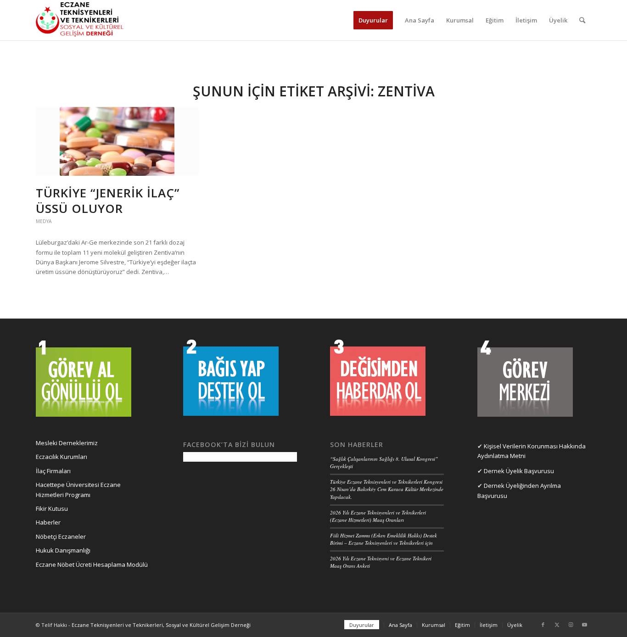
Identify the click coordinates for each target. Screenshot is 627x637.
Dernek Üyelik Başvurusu (519, 471)
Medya (44, 221)
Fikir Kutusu (52, 508)
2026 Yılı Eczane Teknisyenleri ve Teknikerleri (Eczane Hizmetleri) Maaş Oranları (378, 516)
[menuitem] (373, 20)
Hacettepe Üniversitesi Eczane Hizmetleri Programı (78, 489)
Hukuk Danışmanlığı (63, 550)
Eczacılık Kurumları (61, 457)
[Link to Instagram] (570, 624)
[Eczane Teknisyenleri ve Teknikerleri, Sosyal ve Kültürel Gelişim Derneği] (79, 20)
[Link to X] (557, 624)
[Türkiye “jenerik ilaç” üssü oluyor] (117, 141)
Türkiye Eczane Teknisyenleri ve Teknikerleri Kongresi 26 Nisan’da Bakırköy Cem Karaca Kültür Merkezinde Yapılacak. (386, 489)
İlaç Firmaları (53, 471)
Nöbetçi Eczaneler (61, 536)
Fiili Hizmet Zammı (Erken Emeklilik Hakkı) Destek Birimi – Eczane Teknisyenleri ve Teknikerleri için (383, 539)
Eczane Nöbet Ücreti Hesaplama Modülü (92, 564)
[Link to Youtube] (584, 624)
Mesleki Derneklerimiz (67, 443)
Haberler (48, 522)
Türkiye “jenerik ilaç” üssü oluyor (107, 200)
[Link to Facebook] (543, 624)
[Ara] (582, 20)
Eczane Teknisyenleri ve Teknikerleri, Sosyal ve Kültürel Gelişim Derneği (161, 624)
